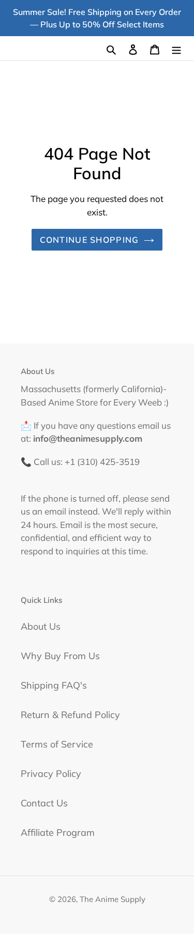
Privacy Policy (51, 774)
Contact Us (44, 803)
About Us (41, 626)
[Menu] (176, 48)
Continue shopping (89, 240)
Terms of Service (57, 744)
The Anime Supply (112, 899)
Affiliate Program (58, 832)
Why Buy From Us (60, 656)
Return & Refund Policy (70, 715)
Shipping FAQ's (54, 685)
